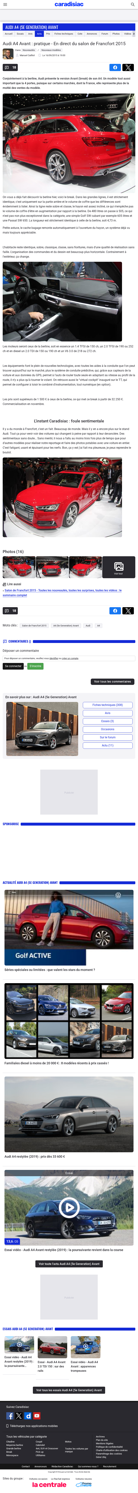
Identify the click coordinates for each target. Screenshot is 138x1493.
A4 (98, 625)
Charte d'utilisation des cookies (112, 1450)
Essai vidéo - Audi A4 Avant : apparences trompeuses (84, 1366)
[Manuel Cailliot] (8, 58)
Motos (68, 1441)
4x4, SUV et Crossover (47, 1448)
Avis (30, 33)
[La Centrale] (49, 1488)
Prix (48, 33)
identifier (53, 658)
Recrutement (109, 1466)
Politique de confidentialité (109, 1447)
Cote (80, 33)
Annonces (92, 33)
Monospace (12, 1455)
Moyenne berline (14, 1445)
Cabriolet (40, 1445)
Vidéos (127, 33)
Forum (105, 33)
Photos (116, 33)
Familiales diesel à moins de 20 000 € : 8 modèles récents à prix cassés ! (56, 1063)
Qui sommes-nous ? (88, 1466)
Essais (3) (107, 721)
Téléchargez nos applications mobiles (34, 1426)
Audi (88, 625)
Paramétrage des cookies (109, 1453)
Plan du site (102, 1440)
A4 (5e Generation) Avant (66, 625)
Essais (20, 33)
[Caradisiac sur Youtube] (36, 1416)
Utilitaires (40, 1455)
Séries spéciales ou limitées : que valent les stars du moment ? (49, 970)
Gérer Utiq (101, 1457)
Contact (26, 1466)
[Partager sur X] (128, 66)
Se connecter (13, 666)
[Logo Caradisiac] (69, 7)
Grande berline (13, 1448)
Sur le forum (108, 737)
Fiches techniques (63, 33)
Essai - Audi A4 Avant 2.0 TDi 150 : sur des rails (51, 1366)
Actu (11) (108, 745)
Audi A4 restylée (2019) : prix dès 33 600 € (34, 1156)
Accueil (8, 33)
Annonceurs (40, 1466)
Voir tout (118, 573)
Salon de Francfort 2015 (34, 625)
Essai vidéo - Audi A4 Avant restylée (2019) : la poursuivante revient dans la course (63, 1250)
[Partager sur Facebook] (115, 66)
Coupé (39, 1441)
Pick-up (39, 1452)
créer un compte (70, 658)
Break (9, 1452)
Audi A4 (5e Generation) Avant (31, 27)
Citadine (10, 1441)
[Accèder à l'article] (69, 928)
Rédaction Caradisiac (62, 1466)
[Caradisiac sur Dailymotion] (28, 1416)
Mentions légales (104, 1443)
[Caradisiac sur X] (19, 1416)
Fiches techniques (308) (108, 705)
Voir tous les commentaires (112, 681)
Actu (39, 33)
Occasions (107, 729)
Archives (100, 1436)
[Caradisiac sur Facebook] (10, 1416)
